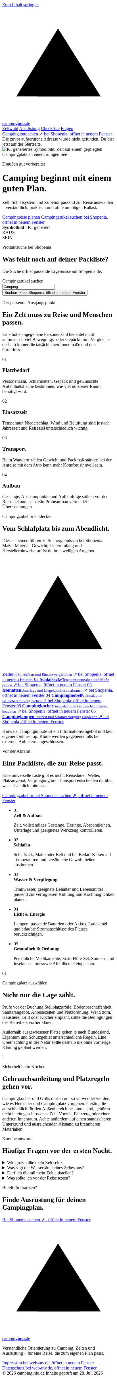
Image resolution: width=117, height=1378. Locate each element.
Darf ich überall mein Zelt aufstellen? (40, 1172)
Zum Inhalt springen (20, 4)
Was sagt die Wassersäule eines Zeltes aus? (45, 1167)
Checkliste (50, 128)
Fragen (67, 128)
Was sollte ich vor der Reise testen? (38, 1178)
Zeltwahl (10, 128)
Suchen (45, 292)
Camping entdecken (57, 133)
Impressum (48, 1362)
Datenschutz (49, 1368)
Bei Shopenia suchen (46, 1219)
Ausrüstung (29, 128)
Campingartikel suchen (22, 281)
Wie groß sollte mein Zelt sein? (34, 1162)
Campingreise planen (21, 217)
